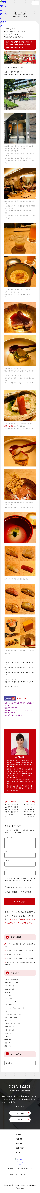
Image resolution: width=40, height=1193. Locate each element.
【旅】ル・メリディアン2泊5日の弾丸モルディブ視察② (19, 963)
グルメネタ (21, 31)
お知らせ (7, 992)
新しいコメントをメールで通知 (19, 887)
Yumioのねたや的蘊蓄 (11, 979)
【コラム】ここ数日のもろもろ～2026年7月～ (20, 950)
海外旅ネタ (7, 1040)
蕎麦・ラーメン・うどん (13, 1023)
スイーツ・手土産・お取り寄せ (15, 1008)
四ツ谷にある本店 (10, 151)
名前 (5, 852)
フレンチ (8, 1011)
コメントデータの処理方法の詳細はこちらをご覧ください (19, 923)
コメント (8, 837)
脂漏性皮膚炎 (9, 426)
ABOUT (19, 1143)
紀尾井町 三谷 (22, 698)
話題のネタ (7, 1046)
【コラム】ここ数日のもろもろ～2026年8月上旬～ (19, 945)
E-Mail (20, 1119)
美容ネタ (7, 1043)
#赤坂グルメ (19, 37)
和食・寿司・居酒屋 (11, 34)
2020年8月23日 (10, 29)
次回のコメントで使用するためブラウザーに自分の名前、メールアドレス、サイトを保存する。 (19, 880)
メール (6, 860)
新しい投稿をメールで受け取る (19, 892)
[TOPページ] (4, 14)
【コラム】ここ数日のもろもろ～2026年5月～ (20, 958)
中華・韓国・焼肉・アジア (13, 1014)
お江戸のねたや (11, 31)
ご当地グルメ (10, 1005)
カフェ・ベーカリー (12, 1002)
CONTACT (20, 1148)
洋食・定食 (9, 1020)
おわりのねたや (9, 986)
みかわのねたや (9, 1030)
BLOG (18, 1152)
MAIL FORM (20, 1113)
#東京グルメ (10, 37)
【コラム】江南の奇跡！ (13, 954)
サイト (6, 869)
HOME (18, 1134)
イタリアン (9, 998)
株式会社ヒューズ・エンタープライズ (20, 1169)
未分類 (6, 1036)
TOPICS (19, 1139)
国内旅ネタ (7, 1033)
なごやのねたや (9, 1027)
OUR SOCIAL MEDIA (18, 1174)
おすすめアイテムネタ (11, 983)
